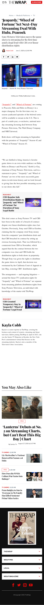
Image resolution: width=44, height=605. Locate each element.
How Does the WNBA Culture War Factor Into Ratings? (12, 476)
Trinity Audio (23, 96)
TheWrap (8, 551)
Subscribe (36, 2)
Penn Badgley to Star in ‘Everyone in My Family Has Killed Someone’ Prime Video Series (12, 494)
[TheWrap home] (18, 2)
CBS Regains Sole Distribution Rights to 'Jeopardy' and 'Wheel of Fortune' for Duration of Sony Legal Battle (13, 204)
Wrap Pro (8, 560)
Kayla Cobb (9, 50)
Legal (6, 568)
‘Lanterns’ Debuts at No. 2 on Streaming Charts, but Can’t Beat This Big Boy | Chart (22, 433)
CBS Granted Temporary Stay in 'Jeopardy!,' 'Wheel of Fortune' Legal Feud (13, 305)
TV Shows (5, 452)
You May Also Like (16, 387)
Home (11, 15)
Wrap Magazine (11, 576)
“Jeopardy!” (7, 104)
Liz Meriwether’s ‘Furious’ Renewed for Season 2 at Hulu (13, 458)
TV (34, 15)
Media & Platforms (23, 15)
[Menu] (4, 2)
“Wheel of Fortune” (24, 104)
